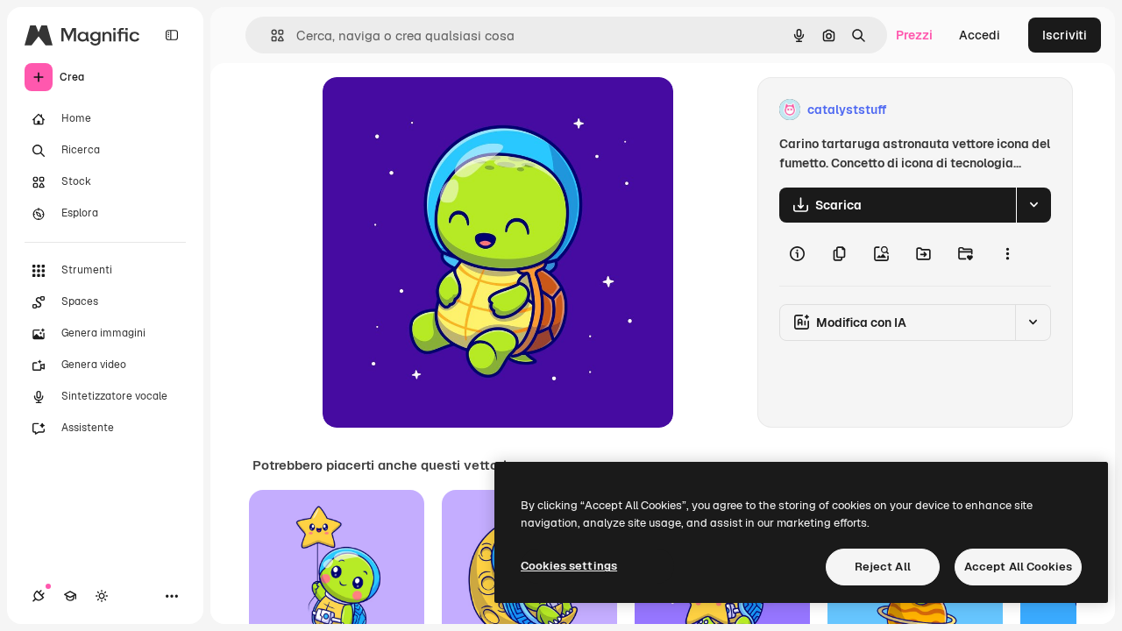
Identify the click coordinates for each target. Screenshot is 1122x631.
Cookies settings (569, 565)
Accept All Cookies (1018, 566)
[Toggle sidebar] (172, 35)
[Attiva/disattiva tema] (102, 596)
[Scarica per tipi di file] (1033, 205)
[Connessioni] (39, 596)
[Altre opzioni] (1007, 254)
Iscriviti (1064, 35)
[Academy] (70, 596)
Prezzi (914, 35)
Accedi (979, 35)
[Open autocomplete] (270, 35)
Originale (438, 110)
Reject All (883, 566)
